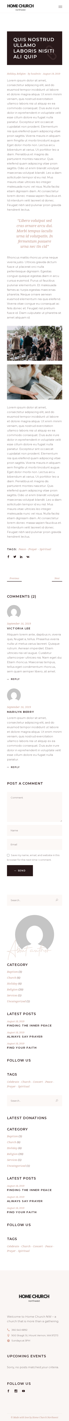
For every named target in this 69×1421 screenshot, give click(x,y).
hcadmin (36, 73)
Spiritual (45, 549)
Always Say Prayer (25, 1036)
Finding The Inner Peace (29, 1025)
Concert (38, 1082)
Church (11, 977)
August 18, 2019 (15, 1021)
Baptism (12, 971)
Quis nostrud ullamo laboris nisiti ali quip (34, 48)
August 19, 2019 (51, 73)
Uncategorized (16, 1001)
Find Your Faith (22, 1047)
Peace (22, 549)
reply (15, 679)
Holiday (11, 73)
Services (12, 995)
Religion (21, 73)
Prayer (32, 549)
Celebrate (13, 1082)
